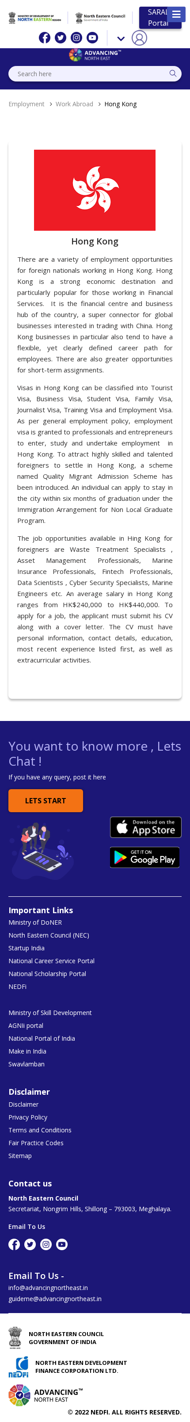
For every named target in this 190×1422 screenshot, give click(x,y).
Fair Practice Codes (36, 1143)
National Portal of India (41, 1038)
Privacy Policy (27, 1117)
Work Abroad (74, 104)
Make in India (27, 1051)
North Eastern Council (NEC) (48, 935)
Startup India (26, 948)
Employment (26, 104)
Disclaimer (23, 1104)
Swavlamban (26, 1064)
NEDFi (17, 987)
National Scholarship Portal (47, 974)
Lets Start (45, 801)
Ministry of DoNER (35, 922)
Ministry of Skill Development (50, 1013)
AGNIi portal (25, 1026)
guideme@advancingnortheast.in (55, 1298)
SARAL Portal (158, 17)
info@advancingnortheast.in (48, 1287)
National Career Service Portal (51, 961)
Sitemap (20, 1156)
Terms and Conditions (40, 1130)
